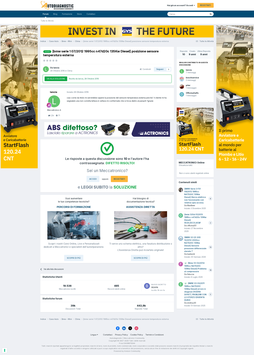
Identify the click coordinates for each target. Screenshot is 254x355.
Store (79, 14)
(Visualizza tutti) (185, 165)
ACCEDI (93, 179)
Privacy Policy (121, 334)
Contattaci (91, 14)
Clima (69, 70)
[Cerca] (211, 14)
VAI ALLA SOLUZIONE (56, 79)
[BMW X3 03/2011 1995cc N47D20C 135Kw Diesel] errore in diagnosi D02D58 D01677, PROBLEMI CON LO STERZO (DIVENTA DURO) (195, 291)
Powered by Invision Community (127, 351)
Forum (46, 14)
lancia (189, 70)
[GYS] (19, 174)
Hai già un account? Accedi (180, 5)
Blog (55, 14)
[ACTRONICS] (107, 129)
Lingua (93, 334)
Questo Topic (198, 14)
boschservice (192, 77)
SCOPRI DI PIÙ (74, 258)
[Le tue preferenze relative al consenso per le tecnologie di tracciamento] (4, 350)
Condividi (146, 69)
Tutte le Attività (47, 21)
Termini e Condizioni (154, 334)
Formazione (67, 14)
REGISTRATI (205, 5)
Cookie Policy (136, 334)
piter (188, 85)
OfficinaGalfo (192, 93)
